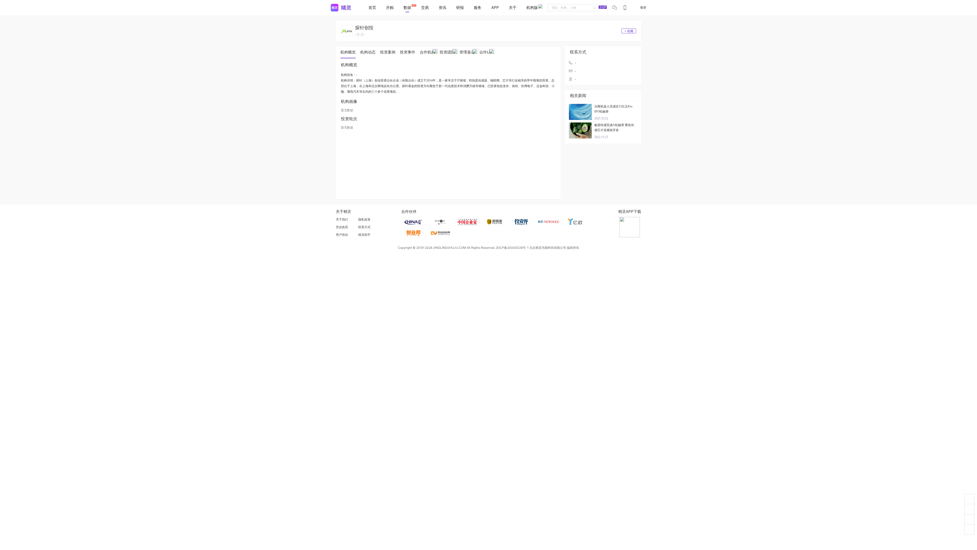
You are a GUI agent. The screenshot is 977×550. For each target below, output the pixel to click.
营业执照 (342, 227)
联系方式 (364, 227)
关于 (512, 7)
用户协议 (342, 235)
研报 (460, 7)
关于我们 (342, 219)
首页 (372, 7)
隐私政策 (364, 219)
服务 (477, 7)
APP (495, 7)
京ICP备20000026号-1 (512, 248)
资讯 (442, 7)
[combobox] (573, 7)
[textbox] (573, 7)
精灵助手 (364, 235)
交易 (425, 7)
